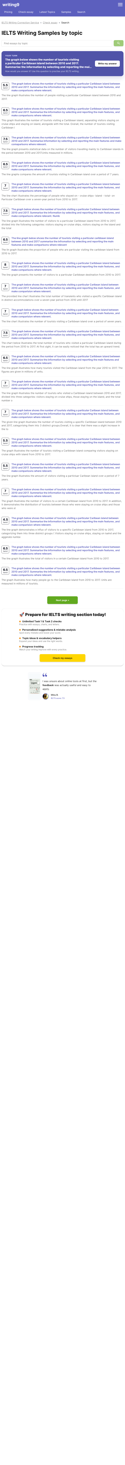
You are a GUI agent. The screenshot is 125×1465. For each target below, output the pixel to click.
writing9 (10, 4)
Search (81, 11)
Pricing (8, 11)
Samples (66, 11)
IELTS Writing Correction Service (20, 22)
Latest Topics (47, 11)
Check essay (25, 11)
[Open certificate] (34, 686)
